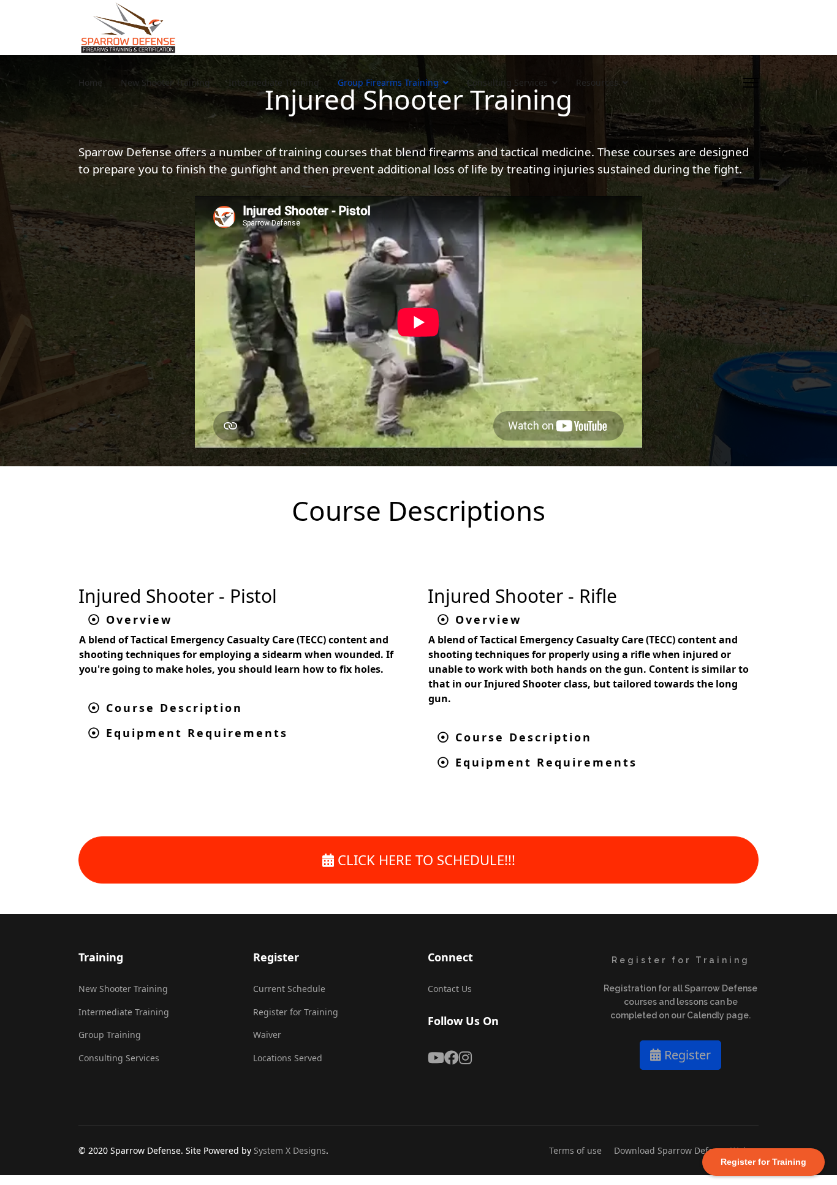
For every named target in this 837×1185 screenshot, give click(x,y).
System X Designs (290, 1150)
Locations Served (287, 1058)
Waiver (267, 1034)
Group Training (109, 1034)
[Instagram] (465, 1057)
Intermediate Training (274, 82)
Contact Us (450, 988)
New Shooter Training (165, 82)
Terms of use (575, 1150)
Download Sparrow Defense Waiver (686, 1150)
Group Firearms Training (388, 82)
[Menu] (751, 82)
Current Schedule (289, 988)
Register (686, 1055)
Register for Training (295, 1012)
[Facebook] (451, 1057)
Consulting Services (507, 82)
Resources (597, 82)
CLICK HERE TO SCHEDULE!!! (424, 859)
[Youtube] (436, 1057)
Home (90, 82)
